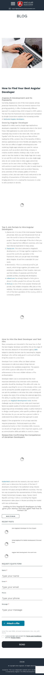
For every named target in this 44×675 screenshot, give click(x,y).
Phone (4, 593)
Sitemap (22, 661)
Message (5, 604)
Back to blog (10, 516)
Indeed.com (11, 278)
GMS (35, 349)
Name (4, 570)
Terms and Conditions (33, 636)
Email (4, 581)
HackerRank (6, 481)
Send (22, 644)
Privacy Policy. (15, 637)
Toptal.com (10, 248)
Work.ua (9, 284)
